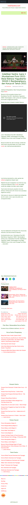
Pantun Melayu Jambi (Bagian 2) (8, 428)
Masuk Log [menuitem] (3, 1)
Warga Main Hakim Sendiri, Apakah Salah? (11, 335)
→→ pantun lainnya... (6, 449)
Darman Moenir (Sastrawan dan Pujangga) (11, 458)
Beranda (4, 46)
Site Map (3, 481)
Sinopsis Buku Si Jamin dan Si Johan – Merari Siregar (13, 404)
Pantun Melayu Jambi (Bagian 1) (8, 442)
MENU (24, 13)
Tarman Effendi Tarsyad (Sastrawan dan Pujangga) (13, 455)
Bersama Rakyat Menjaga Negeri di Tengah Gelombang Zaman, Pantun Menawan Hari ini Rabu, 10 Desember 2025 (14, 445)
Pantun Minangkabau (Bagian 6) (8, 423)
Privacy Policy (4, 483)
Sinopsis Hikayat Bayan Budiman (9, 398)
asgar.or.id (3, 488)
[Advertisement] (14, 30)
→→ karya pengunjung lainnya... (8, 352)
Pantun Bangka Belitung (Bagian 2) (9, 425)
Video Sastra (9, 308)
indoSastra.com (14, 5)
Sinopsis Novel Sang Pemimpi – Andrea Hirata (12, 391)
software (3, 180)
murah (2, 146)
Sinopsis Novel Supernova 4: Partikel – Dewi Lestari (13, 415)
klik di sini (22, 328)
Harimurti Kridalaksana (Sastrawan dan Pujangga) (12, 460)
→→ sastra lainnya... (6, 417)
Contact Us (3, 486)
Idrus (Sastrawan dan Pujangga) (8, 467)
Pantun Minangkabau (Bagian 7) (8, 439)
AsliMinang (3, 491)
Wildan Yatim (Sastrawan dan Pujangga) (10, 462)
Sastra (5, 91)
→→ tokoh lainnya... (6, 471)
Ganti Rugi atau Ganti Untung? (8, 343)
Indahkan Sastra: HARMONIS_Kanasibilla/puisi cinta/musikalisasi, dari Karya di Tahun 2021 (17, 288)
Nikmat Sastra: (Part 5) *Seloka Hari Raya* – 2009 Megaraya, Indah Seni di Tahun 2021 (18, 296)
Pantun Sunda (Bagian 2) (7, 433)
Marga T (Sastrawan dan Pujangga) (9, 465)
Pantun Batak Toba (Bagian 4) (8, 430)
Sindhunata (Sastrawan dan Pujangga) (10, 470)
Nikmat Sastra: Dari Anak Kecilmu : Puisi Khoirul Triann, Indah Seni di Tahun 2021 (17, 302)
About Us (3, 478)
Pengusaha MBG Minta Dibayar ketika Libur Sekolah (13, 350)
